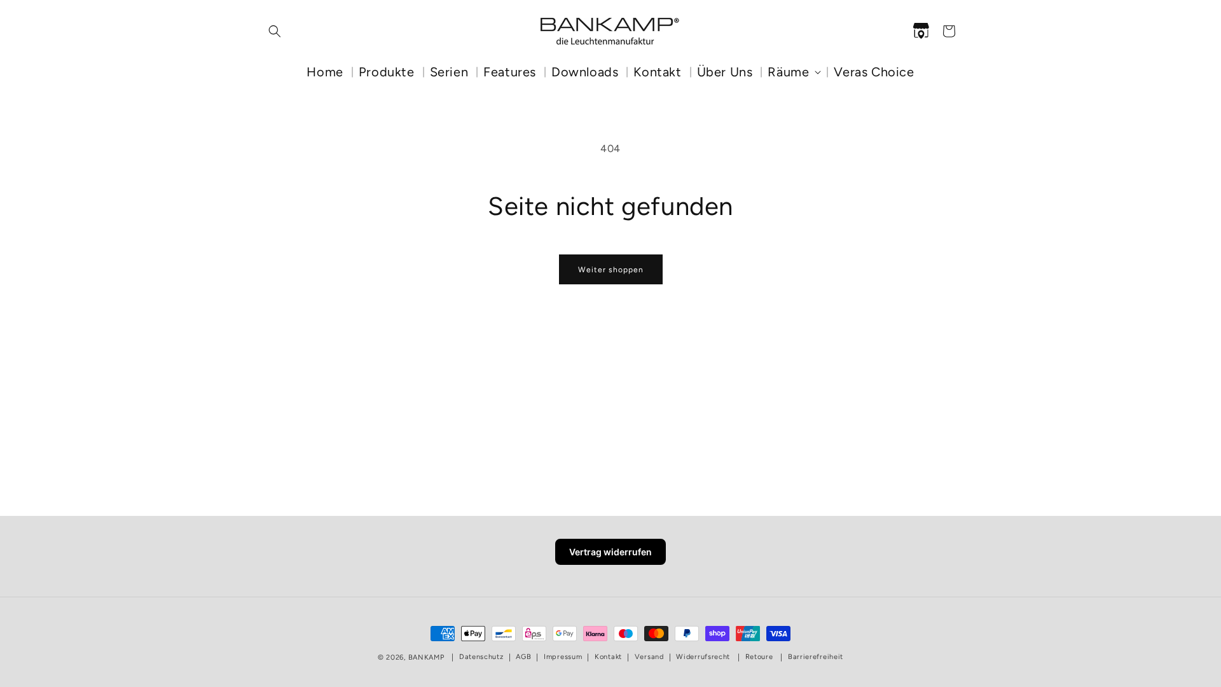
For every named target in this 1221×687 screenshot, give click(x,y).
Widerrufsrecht (703, 657)
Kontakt (608, 657)
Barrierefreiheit (815, 657)
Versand (649, 657)
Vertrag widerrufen (610, 551)
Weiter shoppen (611, 269)
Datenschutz (481, 657)
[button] (275, 31)
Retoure (759, 657)
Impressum (563, 657)
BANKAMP (426, 657)
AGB (523, 657)
